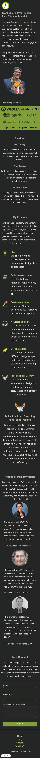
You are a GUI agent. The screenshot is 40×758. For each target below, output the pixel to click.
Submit (20, 724)
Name (5, 685)
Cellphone (8, 695)
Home (20, 736)
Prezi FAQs (20, 746)
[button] (6, 755)
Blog (20, 739)
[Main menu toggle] (35, 5)
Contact (20, 743)
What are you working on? (14, 704)
